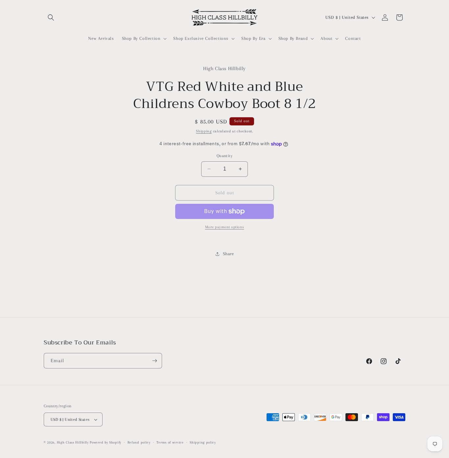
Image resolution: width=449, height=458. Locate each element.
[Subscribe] (154, 360)
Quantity (224, 155)
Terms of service (169, 442)
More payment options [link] (224, 227)
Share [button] (228, 253)
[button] (51, 17)
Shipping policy (203, 442)
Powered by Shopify (105, 442)
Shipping (204, 131)
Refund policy (139, 442)
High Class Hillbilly (73, 442)
